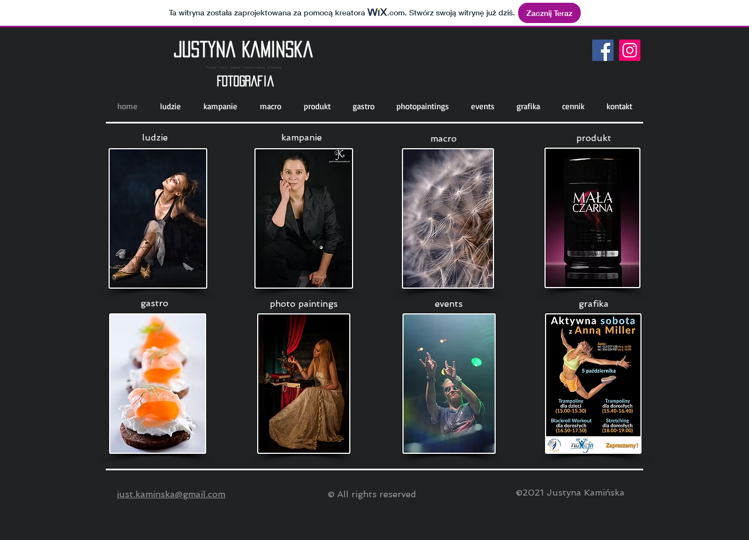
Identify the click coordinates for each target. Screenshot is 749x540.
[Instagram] (629, 50)
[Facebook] (603, 50)
